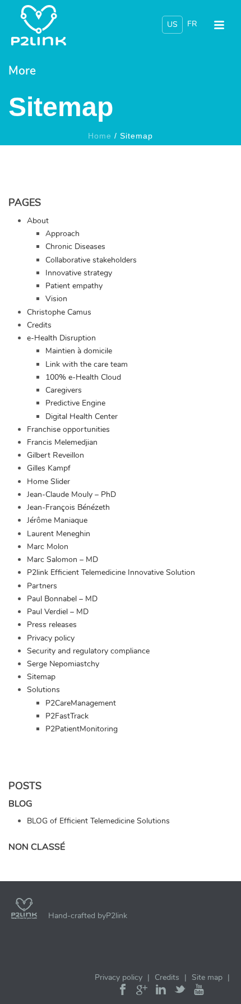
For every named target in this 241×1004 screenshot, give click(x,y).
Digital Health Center (81, 416)
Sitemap (41, 676)
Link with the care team (86, 364)
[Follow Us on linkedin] (160, 992)
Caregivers (63, 390)
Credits (39, 325)
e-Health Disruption (61, 338)
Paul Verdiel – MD (58, 611)
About (38, 220)
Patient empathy (74, 285)
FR (192, 24)
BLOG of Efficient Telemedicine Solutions (98, 821)
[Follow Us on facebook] (122, 992)
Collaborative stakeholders (91, 260)
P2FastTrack (67, 716)
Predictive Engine (75, 403)
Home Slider (48, 481)
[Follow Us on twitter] (180, 992)
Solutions (43, 689)
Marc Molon (47, 546)
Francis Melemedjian (62, 442)
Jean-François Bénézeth (68, 507)
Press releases (52, 624)
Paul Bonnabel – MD (62, 598)
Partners (42, 586)
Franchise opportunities (68, 429)
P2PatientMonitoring (81, 729)
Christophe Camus (59, 312)
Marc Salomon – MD (62, 559)
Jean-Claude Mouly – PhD (71, 494)
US (172, 24)
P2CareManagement (80, 703)
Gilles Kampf (49, 468)
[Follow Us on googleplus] (141, 992)
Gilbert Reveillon (55, 455)
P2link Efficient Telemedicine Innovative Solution (111, 572)
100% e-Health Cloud (83, 377)
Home (100, 135)
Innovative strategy (78, 273)
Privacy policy (51, 638)
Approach (62, 233)
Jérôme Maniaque (57, 520)
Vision (56, 298)
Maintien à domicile (78, 351)
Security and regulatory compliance (88, 651)
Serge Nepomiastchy (63, 663)
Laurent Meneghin (58, 533)
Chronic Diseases (75, 246)
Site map (207, 977)
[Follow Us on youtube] (199, 992)
